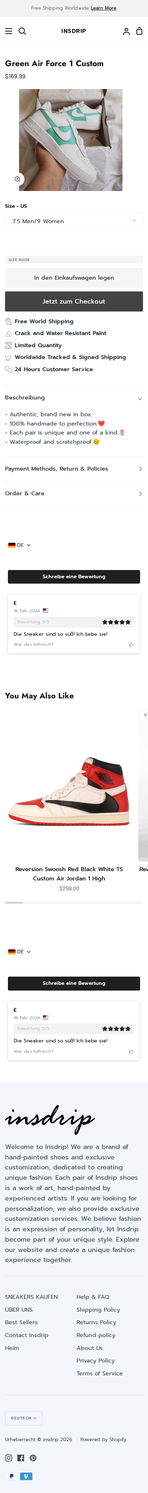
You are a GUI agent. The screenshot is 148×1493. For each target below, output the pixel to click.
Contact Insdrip (26, 1335)
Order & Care (25, 493)
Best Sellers (21, 1322)
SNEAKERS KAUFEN (31, 1297)
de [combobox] (20, 545)
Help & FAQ (93, 1297)
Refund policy (96, 1335)
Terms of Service (100, 1373)
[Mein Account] (123, 31)
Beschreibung (25, 397)
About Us (90, 1348)
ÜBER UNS (19, 1310)
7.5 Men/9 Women (38, 221)
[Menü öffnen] (6, 31)
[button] (74, 577)
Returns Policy (96, 1322)
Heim (12, 1348)
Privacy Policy (96, 1360)
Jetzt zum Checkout (74, 301)
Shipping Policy (98, 1310)
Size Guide (19, 259)
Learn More (103, 8)
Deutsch (21, 1418)
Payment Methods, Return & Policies (56, 469)
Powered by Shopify (103, 1439)
